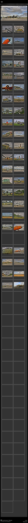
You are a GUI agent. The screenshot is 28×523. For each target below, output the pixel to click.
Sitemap (10, 520)
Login (26, 520)
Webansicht (25, 521)
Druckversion (5, 520)
